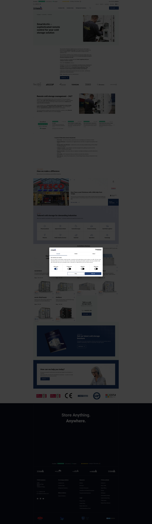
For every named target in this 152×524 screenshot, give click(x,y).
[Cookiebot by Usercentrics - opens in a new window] (96, 250)
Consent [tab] (58, 253)
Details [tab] (76, 253)
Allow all (93, 273)
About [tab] (94, 253)
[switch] (69, 269)
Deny (76, 273)
